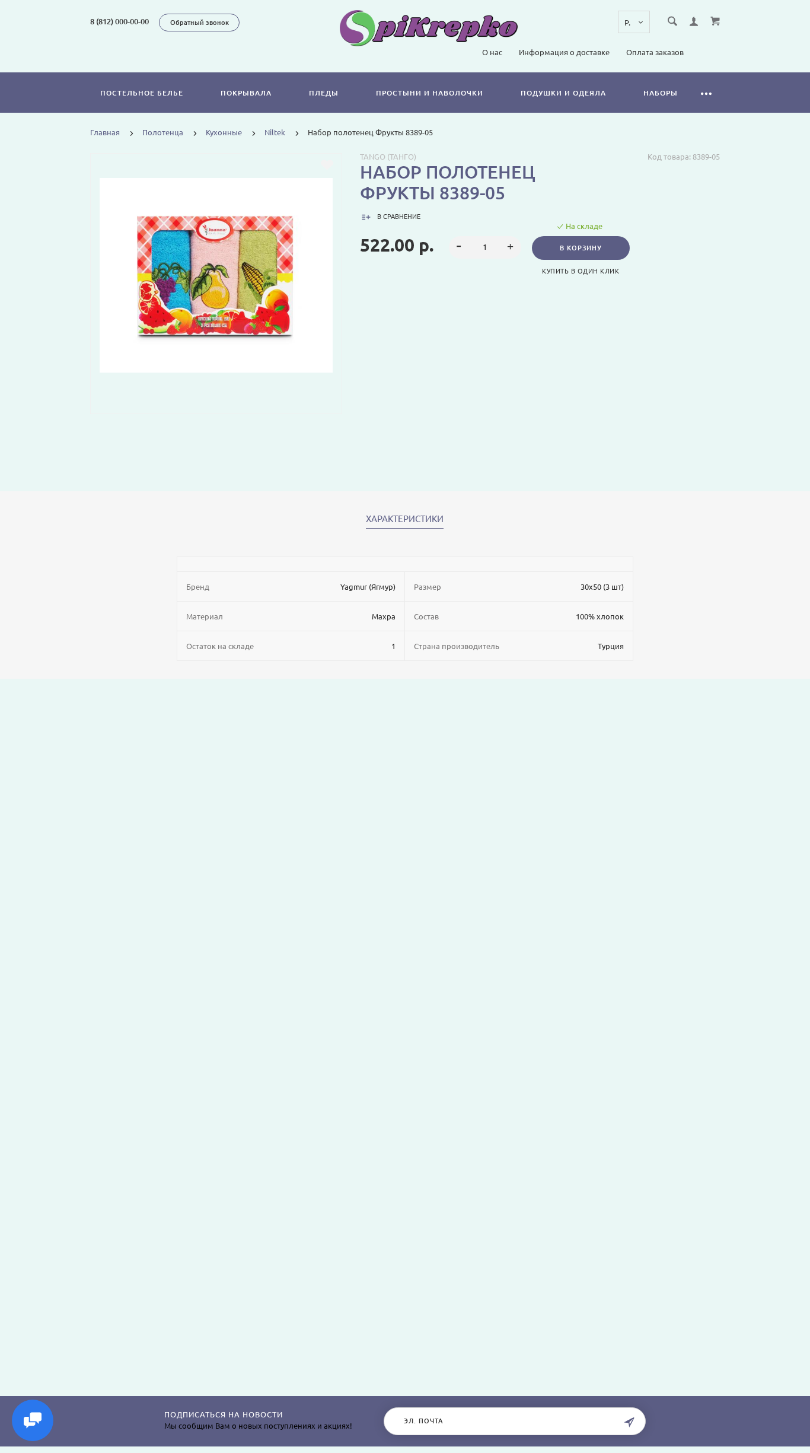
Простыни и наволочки (429, 93)
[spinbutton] (485, 247)
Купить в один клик (580, 271)
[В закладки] (327, 165)
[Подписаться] (629, 1422)
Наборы (660, 93)
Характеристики (405, 519)
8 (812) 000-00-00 (119, 21)
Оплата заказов (655, 52)
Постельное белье (141, 93)
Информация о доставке (564, 52)
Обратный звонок (199, 22)
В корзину (581, 248)
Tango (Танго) (388, 156)
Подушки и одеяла (563, 93)
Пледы (324, 93)
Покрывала (246, 93)
